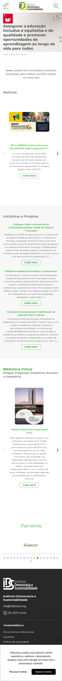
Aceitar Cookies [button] (44, 672)
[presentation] (4, 152)
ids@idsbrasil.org (14, 606)
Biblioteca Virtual (19, 55)
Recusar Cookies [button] (18, 672)
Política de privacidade (16, 641)
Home (5, 55)
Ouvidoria (8, 636)
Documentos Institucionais (18, 632)
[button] (4, 558)
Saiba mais (29, 176)
